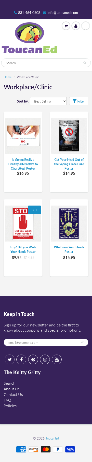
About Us (12, 388)
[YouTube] (57, 359)
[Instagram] (45, 359)
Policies (10, 405)
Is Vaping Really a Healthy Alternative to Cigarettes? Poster (23, 164)
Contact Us (13, 394)
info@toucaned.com (63, 13)
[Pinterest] (33, 359)
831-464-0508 (29, 13)
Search (9, 383)
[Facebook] (21, 359)
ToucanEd (52, 438)
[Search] (84, 63)
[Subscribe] (82, 342)
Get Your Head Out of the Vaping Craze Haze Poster (69, 164)
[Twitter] (9, 359)
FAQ (7, 400)
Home (8, 77)
